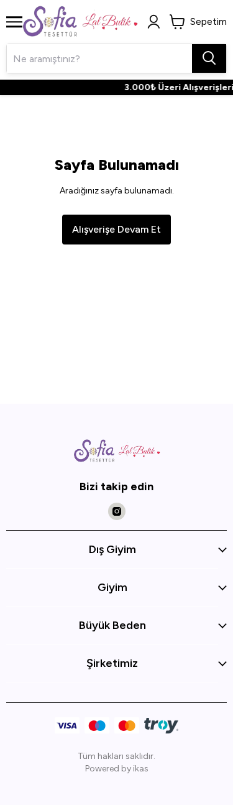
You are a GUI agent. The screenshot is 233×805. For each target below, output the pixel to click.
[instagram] (117, 511)
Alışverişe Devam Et (116, 229)
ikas (140, 768)
